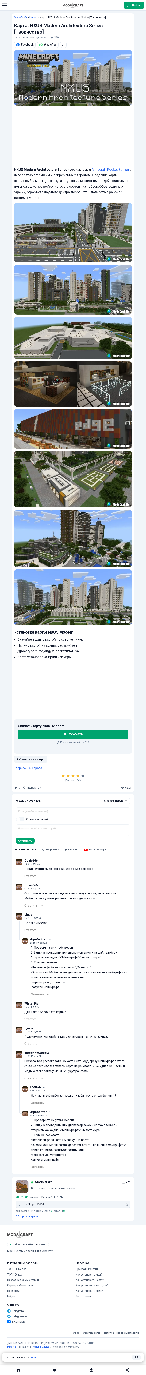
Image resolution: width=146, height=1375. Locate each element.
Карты (33, 17)
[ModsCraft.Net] (20, 1234)
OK (136, 1357)
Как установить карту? (90, 1279)
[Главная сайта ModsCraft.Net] (73, 5)
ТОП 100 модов (16, 1269)
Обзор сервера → (27, 1216)
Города (37, 768)
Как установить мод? (89, 1274)
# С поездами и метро (30, 759)
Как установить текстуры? (92, 1285)
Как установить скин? (89, 1290)
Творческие (22, 768)
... (63, 44)
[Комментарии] (54, 1370)
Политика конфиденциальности (121, 1333)
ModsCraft (20, 17)
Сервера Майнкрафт (20, 1285)
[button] (4, 5)
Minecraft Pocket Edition (110, 169)
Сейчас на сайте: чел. (29, 1244)
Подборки (13, 1290)
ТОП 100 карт (15, 1274)
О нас (76, 1333)
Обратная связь (91, 1333)
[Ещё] (41, 876)
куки (33, 1357)
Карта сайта (83, 1296)
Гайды (11, 1296)
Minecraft (12, 1346)
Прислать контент (87, 1269)
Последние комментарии (23, 1279)
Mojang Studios (41, 1346)
